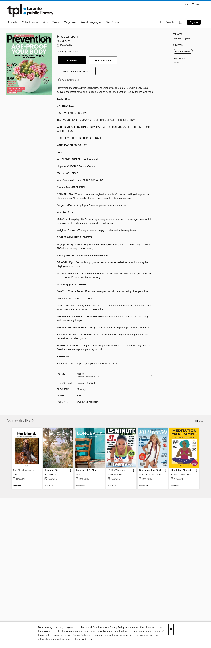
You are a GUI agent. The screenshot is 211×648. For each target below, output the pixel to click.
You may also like (18, 421)
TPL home (196, 4)
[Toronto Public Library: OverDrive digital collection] (30, 10)
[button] (166, 23)
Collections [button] (29, 22)
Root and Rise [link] (52, 470)
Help (186, 4)
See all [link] (199, 421)
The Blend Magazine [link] (24, 470)
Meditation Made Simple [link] (183, 470)
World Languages (91, 22)
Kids (45, 22)
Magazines (70, 22)
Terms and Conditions (92, 627)
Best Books (112, 22)
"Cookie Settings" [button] (81, 635)
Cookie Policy (88, 639)
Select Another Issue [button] (75, 71)
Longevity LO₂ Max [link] (86, 470)
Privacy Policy (117, 627)
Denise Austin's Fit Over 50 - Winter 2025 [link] (151, 470)
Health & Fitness (182, 51)
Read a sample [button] (103, 60)
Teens (55, 22)
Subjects (12, 22)
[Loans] (180, 23)
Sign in (194, 22)
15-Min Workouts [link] (116, 470)
